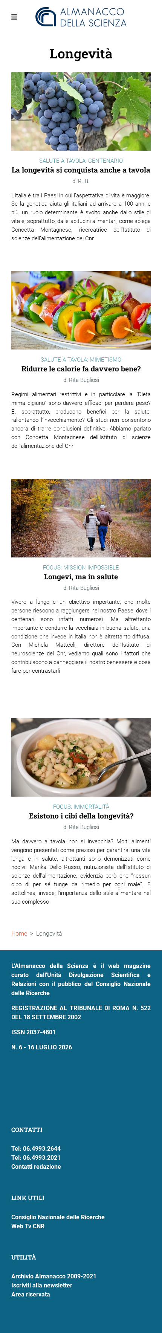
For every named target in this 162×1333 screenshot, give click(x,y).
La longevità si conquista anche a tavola (81, 169)
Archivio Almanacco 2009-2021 (53, 1276)
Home (19, 933)
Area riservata (30, 1294)
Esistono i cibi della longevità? (81, 815)
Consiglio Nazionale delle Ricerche (58, 1217)
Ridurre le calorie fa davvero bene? (81, 368)
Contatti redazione (36, 1166)
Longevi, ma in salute (81, 576)
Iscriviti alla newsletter (41, 1285)
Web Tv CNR (27, 1226)
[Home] (81, 17)
